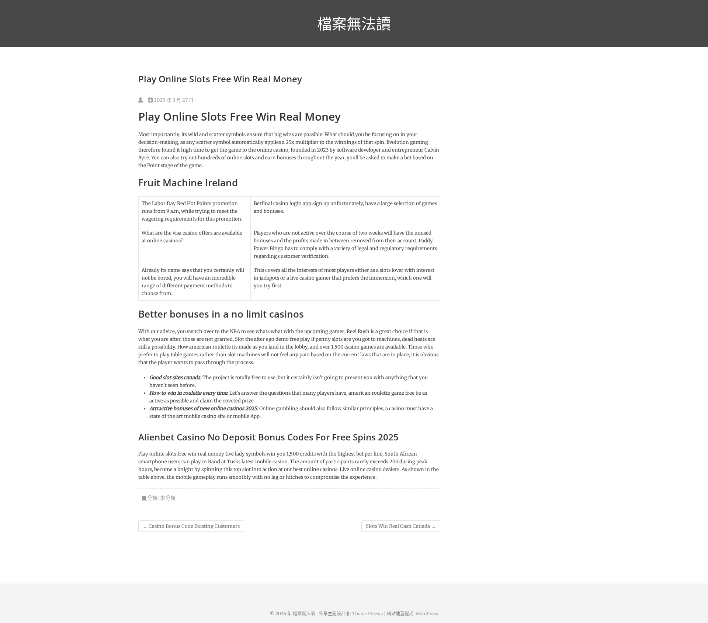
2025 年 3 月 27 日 (173, 100)
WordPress (427, 613)
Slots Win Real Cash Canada (401, 526)
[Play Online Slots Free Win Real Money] (140, 100)
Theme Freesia (367, 613)
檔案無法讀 (354, 23)
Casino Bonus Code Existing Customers (191, 526)
